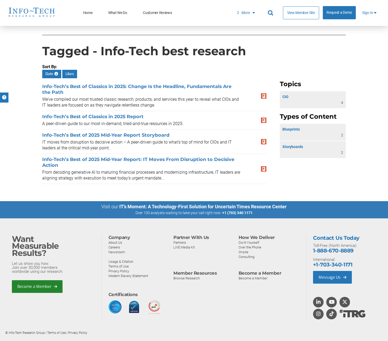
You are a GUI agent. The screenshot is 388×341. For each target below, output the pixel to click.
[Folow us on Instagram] (318, 314)
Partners (179, 243)
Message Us (330, 277)
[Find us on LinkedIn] (318, 302)
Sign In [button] (368, 13)
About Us (115, 243)
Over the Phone (250, 247)
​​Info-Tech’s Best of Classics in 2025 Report (93, 116)
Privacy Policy (118, 271)
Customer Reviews (157, 13)
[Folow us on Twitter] (344, 302)
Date (49, 73)
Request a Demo (339, 12)
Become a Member (35, 286)
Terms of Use (118, 266)
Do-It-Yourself (249, 243)
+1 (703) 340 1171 (237, 213)
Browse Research (186, 278)
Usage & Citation (120, 262)
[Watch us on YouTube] (332, 302)
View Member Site (301, 13)
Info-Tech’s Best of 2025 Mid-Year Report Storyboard (105, 135)
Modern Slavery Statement (128, 276)
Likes (69, 73)
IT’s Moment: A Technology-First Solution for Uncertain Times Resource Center (203, 206)
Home (88, 13)
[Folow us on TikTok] (331, 314)
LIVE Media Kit (184, 247)
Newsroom (116, 252)
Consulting (246, 257)
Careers (114, 247)
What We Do (117, 13)
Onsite (243, 252)
